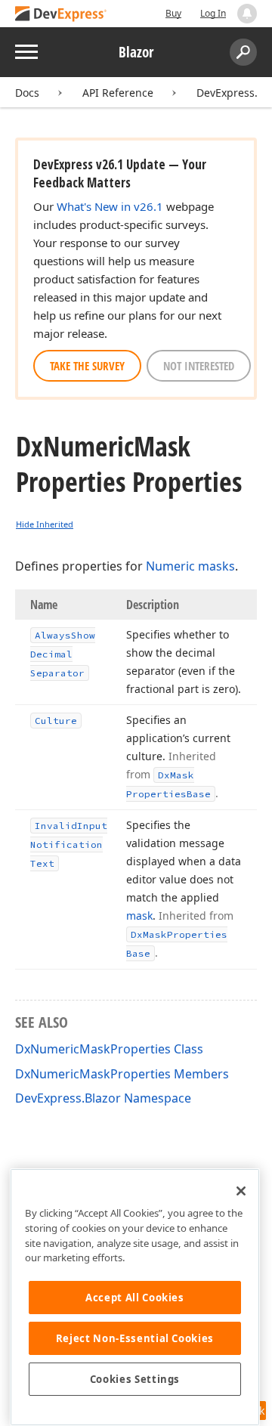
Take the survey (87, 365)
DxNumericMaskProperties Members (122, 1074)
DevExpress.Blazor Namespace (103, 1098)
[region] (135, 1297)
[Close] (241, 1191)
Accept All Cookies (134, 1297)
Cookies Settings (135, 1379)
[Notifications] (247, 13)
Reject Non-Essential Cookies (135, 1338)
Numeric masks (190, 566)
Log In (213, 13)
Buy (173, 13)
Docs (27, 92)
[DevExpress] (61, 15)
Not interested (198, 365)
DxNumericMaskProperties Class (109, 1049)
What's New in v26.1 (110, 206)
